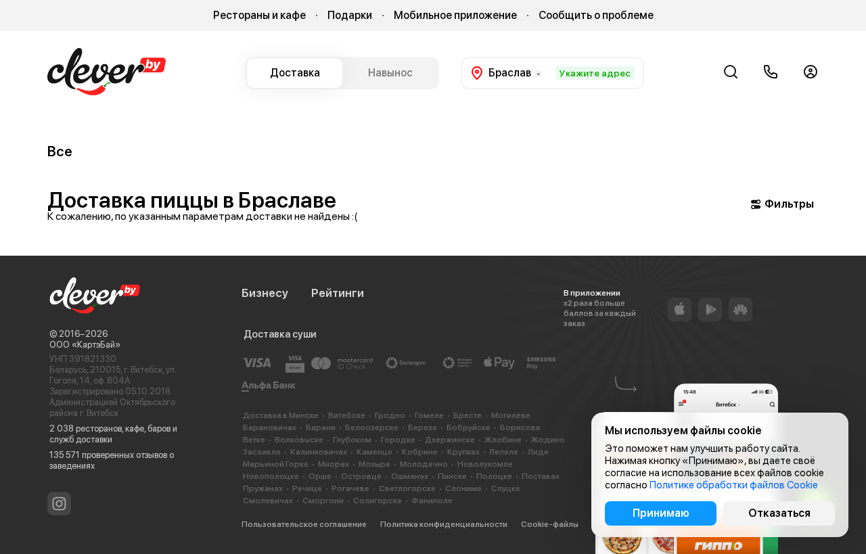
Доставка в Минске (281, 415)
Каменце (374, 452)
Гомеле (429, 415)
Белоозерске (371, 427)
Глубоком (352, 439)
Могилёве (510, 415)
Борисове (520, 427)
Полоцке (494, 476)
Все (59, 151)
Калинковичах (318, 452)
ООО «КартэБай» (84, 345)
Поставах (541, 476)
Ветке (254, 439)
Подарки (349, 15)
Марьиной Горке (276, 464)
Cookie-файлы (549, 524)
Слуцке (505, 488)
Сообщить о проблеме (596, 15)
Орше (320, 476)
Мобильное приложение (455, 15)
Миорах (333, 464)
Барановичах (269, 427)
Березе (422, 427)
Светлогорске (407, 488)
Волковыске (299, 439)
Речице (307, 488)
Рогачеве (350, 488)
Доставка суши (280, 334)
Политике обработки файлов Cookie (734, 485)
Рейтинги (337, 293)
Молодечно (424, 464)
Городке (398, 439)
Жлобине (503, 439)
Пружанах (263, 488)
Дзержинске (450, 439)
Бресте (467, 415)
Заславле (262, 452)
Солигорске (377, 500)
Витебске (346, 415)
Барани (321, 427)
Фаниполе (432, 500)
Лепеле (503, 452)
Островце (361, 476)
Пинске (452, 476)
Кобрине (420, 452)
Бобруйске (469, 427)
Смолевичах (268, 500)
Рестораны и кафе (259, 15)
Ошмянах (409, 476)
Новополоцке (271, 476)
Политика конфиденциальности (443, 524)
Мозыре (374, 464)
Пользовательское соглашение (304, 524)
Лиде (538, 452)
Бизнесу (265, 293)
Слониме (463, 488)
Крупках (463, 452)
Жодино (548, 439)
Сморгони (323, 500)
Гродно (390, 415)
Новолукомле (485, 464)
